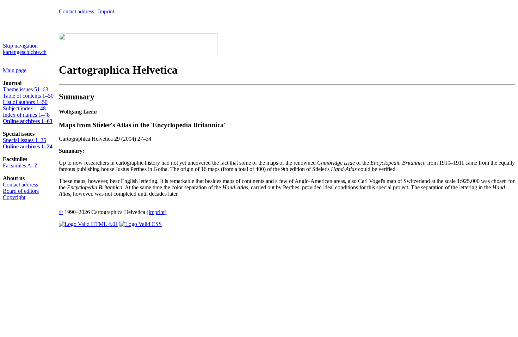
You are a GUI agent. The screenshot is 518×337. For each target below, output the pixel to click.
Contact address (20, 185)
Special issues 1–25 (24, 140)
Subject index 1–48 (24, 108)
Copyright (14, 197)
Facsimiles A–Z (20, 165)
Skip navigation (20, 46)
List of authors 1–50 (25, 102)
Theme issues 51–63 (25, 89)
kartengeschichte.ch (25, 52)
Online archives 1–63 (28, 121)
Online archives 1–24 (28, 146)
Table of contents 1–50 (28, 96)
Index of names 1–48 (26, 115)
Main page (14, 70)
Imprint (106, 11)
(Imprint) (156, 212)
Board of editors (21, 191)
